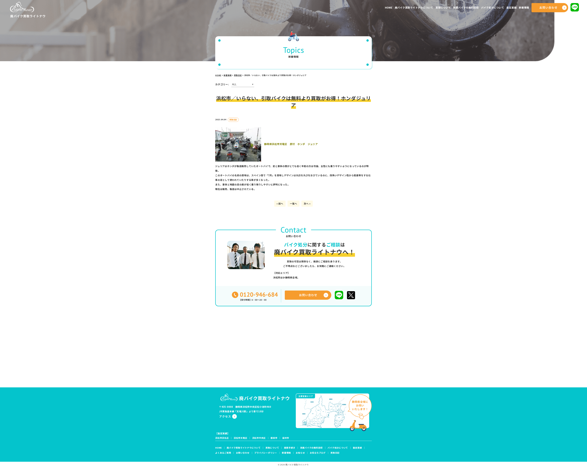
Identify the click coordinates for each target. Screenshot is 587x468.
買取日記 (335, 452)
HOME (389, 7)
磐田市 (274, 437)
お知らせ (300, 452)
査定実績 (511, 7)
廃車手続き (289, 447)
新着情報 (524, 7)
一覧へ (293, 203)
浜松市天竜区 (240, 437)
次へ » (307, 203)
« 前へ (280, 203)
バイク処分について (492, 7)
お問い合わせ (243, 452)
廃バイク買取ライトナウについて (414, 7)
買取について (443, 7)
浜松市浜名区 (222, 437)
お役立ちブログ (318, 452)
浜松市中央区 (259, 437)
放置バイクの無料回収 (466, 7)
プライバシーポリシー (265, 452)
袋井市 (285, 437)
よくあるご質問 (223, 452)
